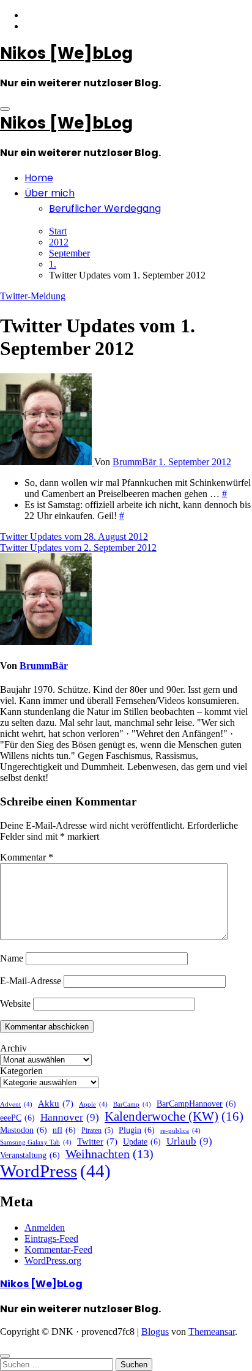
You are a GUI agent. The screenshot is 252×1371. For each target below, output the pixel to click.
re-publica (180, 1130)
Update (142, 1141)
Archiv (13, 1048)
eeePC (17, 1118)
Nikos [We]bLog (66, 53)
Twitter (97, 1141)
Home (38, 178)
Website (15, 1003)
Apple (93, 1104)
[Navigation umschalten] (5, 109)
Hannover (69, 1117)
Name (11, 958)
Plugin (137, 1130)
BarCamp (132, 1104)
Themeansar (211, 1331)
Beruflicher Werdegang (105, 208)
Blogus (155, 1331)
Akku (55, 1103)
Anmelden (44, 1227)
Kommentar (26, 857)
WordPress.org (52, 1260)
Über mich (49, 193)
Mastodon (23, 1130)
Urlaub (189, 1141)
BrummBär (135, 462)
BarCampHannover (196, 1103)
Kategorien (21, 1071)
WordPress (55, 1171)
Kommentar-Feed (58, 1249)
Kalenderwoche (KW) (174, 1116)
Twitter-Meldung (32, 296)
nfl (64, 1130)
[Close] (5, 1356)
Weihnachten (109, 1154)
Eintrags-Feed (51, 1238)
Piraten (97, 1130)
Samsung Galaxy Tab (36, 1142)
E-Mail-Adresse (30, 981)
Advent (16, 1104)
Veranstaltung (30, 1155)
